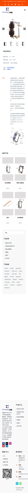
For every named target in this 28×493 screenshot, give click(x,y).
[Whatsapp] (20, 483)
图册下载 (5, 462)
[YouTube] (3, 446)
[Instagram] (10, 443)
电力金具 (19, 426)
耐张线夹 (15, 279)
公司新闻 (5, 465)
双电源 (6, 268)
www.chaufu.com (22, 479)
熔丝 (8, 217)
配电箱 (6, 285)
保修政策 (5, 459)
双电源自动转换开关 (20, 413)
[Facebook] (3, 443)
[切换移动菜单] (25, 10)
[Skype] (17, 483)
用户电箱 (12, 276)
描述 (3, 78)
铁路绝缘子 (19, 285)
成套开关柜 (14, 271)
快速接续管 (18, 268)
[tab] (5, 78)
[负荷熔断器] (20, 203)
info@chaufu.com (22, 474)
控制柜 (20, 271)
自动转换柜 (7, 282)
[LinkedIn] (7, 446)
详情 (8, 188)
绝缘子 (18, 423)
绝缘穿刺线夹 (8, 279)
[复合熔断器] (7, 169)
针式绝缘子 (12, 285)
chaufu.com (19, 489)
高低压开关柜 (20, 409)
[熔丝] (7, 203)
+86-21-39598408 (21, 468)
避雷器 (13, 282)
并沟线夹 (12, 268)
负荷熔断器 (20, 217)
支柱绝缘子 (7, 274)
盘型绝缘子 (18, 276)
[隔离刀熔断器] (20, 169)
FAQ (4, 456)
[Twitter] (7, 443)
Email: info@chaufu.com (19, 1)
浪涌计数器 (14, 274)
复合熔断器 (8, 183)
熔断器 (9, 69)
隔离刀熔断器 (20, 183)
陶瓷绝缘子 (7, 287)
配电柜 (18, 282)
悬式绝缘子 (7, 271)
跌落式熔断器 (10, 67)
